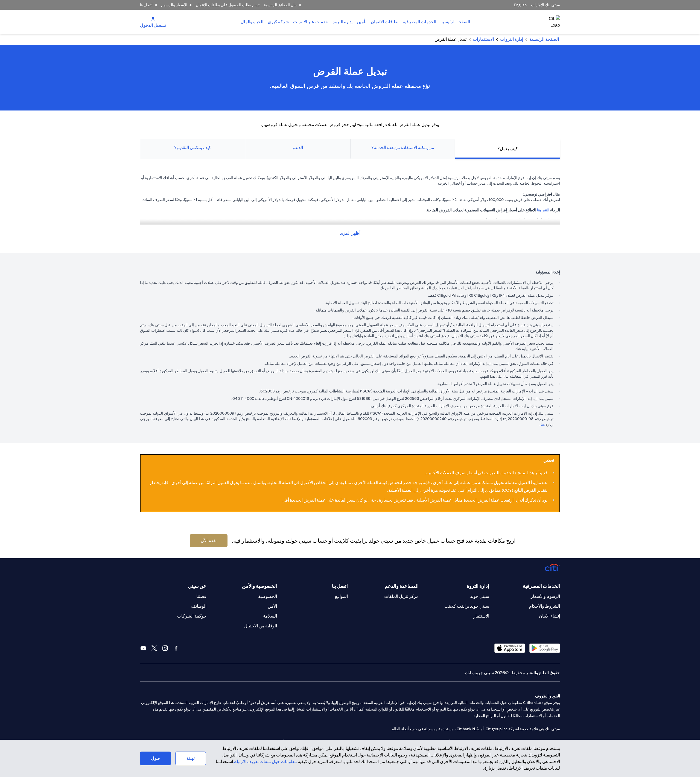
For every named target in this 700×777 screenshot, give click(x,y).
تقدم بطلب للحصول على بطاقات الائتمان (227, 5)
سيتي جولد (479, 596)
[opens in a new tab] (544, 648)
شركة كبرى (278, 21)
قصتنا (201, 596)
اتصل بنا (146, 5)
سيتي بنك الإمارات (545, 5)
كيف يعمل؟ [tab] (507, 148)
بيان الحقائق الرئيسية (280, 5)
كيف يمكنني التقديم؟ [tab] (192, 147)
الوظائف (198, 606)
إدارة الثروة (342, 21)
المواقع (341, 596)
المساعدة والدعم (402, 586)
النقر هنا (543, 210)
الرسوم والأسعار (545, 596)
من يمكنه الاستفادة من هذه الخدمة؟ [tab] (402, 147)
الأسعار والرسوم (174, 5)
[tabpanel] (350, 206)
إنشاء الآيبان (549, 616)
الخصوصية (267, 596)
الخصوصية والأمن (259, 586)
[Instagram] (165, 648)
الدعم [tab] (298, 147)
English (520, 5)
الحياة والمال (252, 21)
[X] (154, 648)
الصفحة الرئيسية (455, 21)
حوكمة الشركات (191, 616)
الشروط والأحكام (544, 606)
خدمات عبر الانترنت (310, 21)
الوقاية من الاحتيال (260, 625)
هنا (543, 424)
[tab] (419, 21)
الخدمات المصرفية (419, 21)
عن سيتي (197, 586)
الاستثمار (481, 616)
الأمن (272, 606)
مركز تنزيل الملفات (401, 596)
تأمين (361, 21)
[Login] (153, 18)
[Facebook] (176, 648)
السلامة (270, 616)
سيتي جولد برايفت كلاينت (466, 606)
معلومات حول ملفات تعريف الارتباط (265, 761)
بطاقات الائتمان (384, 21)
